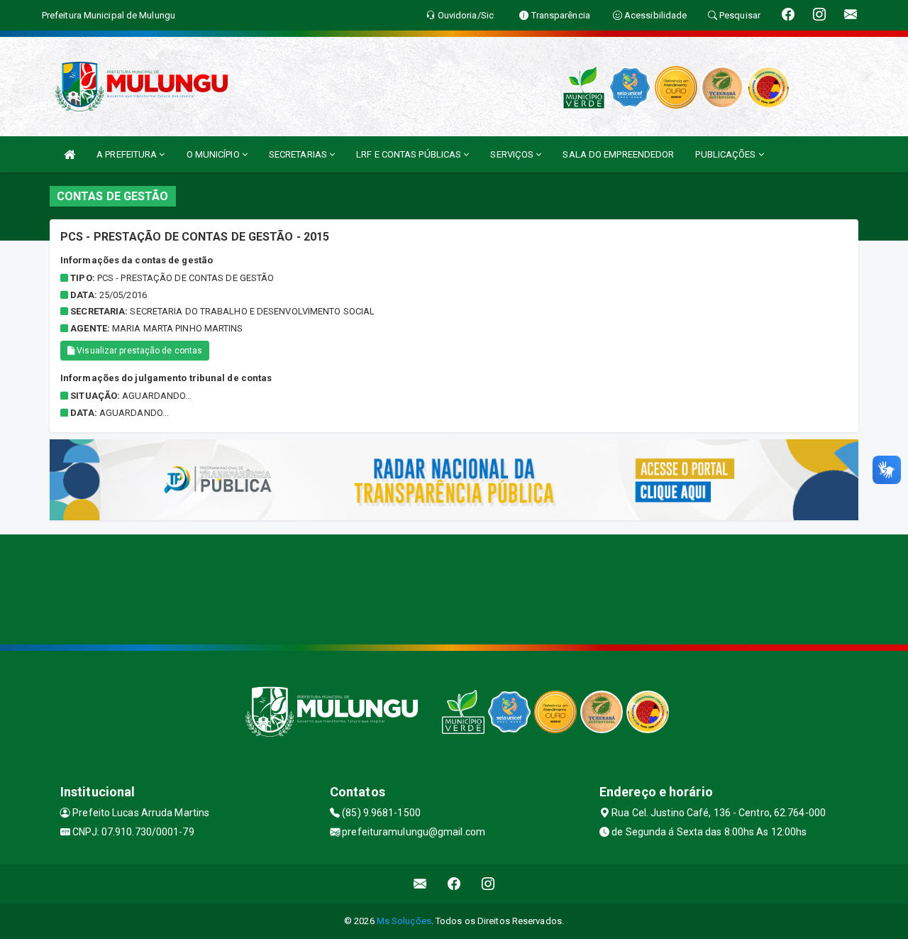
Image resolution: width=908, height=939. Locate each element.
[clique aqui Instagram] (488, 884)
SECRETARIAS (299, 154)
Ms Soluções (404, 921)
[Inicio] (69, 154)
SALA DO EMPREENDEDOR (618, 154)
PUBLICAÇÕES (726, 154)
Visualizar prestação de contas (138, 351)
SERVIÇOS (513, 154)
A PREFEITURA (127, 154)
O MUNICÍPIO (214, 154)
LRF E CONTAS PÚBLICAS (409, 154)
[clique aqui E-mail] (420, 884)
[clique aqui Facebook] (454, 884)
